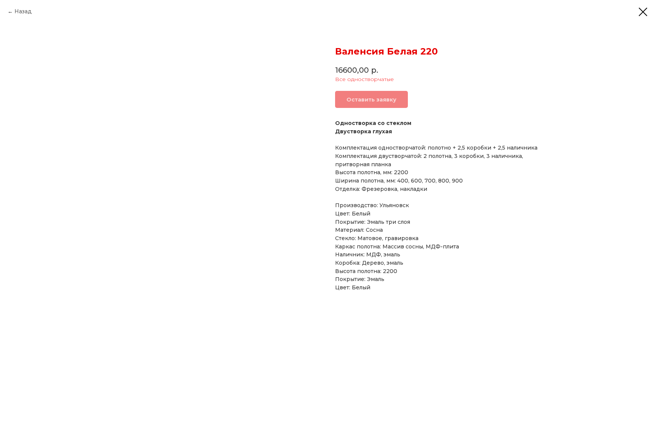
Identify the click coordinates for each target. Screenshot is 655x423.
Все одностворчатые (364, 79)
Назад (22, 11)
